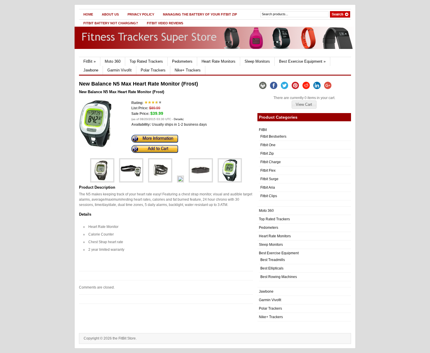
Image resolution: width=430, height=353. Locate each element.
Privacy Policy (141, 14)
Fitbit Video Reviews (165, 23)
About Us (110, 14)
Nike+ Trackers (188, 70)
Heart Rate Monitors (218, 61)
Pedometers (182, 61)
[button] (304, 104)
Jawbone (90, 70)
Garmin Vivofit (119, 70)
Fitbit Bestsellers (273, 136)
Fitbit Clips (268, 196)
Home (88, 14)
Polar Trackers (153, 70)
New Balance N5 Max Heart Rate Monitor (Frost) (121, 92)
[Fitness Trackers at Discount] (135, 56)
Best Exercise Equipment (302, 61)
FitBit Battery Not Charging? (110, 23)
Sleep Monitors (257, 61)
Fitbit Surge (269, 179)
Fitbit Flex (268, 170)
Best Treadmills (272, 260)
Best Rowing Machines (278, 277)
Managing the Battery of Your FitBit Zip (200, 14)
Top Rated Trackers (146, 61)
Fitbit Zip (267, 153)
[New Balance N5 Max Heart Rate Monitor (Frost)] (95, 146)
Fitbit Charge (270, 162)
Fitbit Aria (267, 187)
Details (178, 119)
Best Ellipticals (271, 268)
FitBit (89, 61)
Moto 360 (113, 61)
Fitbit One (268, 145)
